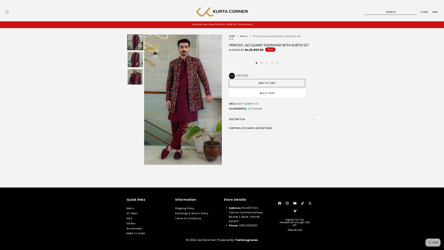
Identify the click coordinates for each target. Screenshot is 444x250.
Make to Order (136, 233)
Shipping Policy (185, 208)
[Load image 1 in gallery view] (135, 42)
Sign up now (295, 229)
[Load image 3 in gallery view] (135, 77)
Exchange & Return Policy (191, 213)
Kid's (129, 218)
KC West (132, 213)
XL (272, 63)
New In (244, 36)
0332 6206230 (248, 225)
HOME (232, 36)
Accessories (134, 228)
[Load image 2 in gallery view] (135, 59)
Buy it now (267, 93)
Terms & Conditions (188, 218)
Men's (130, 208)
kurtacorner (207, 240)
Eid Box (131, 223)
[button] (7, 12)
